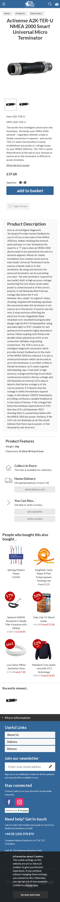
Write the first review (17, 165)
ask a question (34, 511)
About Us (13, 734)
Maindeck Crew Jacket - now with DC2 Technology (44, 668)
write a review (34, 518)
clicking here (31, 885)
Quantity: (12, 182)
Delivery (12, 741)
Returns (12, 748)
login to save (20, 206)
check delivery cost (35, 489)
